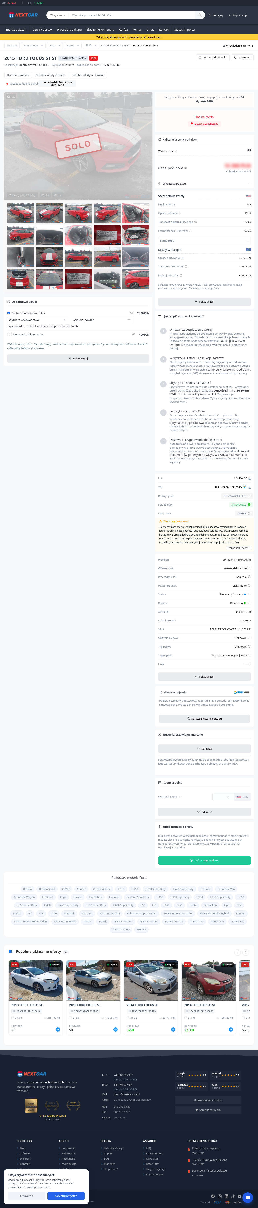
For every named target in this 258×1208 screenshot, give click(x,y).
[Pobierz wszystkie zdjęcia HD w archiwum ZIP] (11, 96)
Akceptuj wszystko (66, 1196)
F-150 (160, 897)
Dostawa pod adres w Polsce (28, 313)
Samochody (31, 45)
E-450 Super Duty (183, 889)
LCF (41, 913)
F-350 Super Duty (27, 905)
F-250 (199, 897)
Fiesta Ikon (210, 905)
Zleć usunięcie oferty (206, 860)
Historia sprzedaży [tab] (18, 75)
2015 (88, 45)
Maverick (69, 913)
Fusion (17, 913)
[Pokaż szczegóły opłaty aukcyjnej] (180, 213)
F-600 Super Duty (123, 905)
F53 (143, 905)
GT (30, 913)
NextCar (12, 45)
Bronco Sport (47, 889)
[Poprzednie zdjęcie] (10, 146)
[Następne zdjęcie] (146, 146)
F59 (154, 905)
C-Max (66, 889)
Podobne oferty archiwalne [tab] (88, 75)
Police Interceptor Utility (178, 913)
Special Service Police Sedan (30, 921)
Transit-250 (217, 921)
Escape (78, 897)
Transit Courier (149, 921)
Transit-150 (196, 921)
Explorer (114, 897)
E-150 (121, 889)
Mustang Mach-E (110, 913)
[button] (20, 213)
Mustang (87, 913)
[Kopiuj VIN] (249, 487)
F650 (166, 905)
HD (59, 195)
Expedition (95, 897)
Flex (239, 905)
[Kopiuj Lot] (249, 478)
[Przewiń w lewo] (237, 952)
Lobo (54, 913)
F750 (179, 905)
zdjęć (24, 195)
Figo (226, 905)
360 (46, 195)
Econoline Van (226, 889)
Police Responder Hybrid (214, 913)
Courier (81, 889)
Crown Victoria (102, 889)
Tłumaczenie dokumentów (27, 334)
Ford (52, 45)
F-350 (241, 897)
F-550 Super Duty (95, 905)
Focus (70, 45)
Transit (103, 921)
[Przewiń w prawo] (245, 952)
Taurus (87, 921)
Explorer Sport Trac (138, 897)
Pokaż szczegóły (237, 548)
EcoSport (47, 897)
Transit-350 (237, 921)
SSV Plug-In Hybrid (65, 921)
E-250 (135, 889)
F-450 (47, 905)
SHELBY (141, 929)
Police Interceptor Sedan (141, 913)
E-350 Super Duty (155, 889)
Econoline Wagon (24, 897)
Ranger (240, 913)
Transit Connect (123, 921)
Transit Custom (174, 921)
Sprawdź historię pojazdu (206, 718)
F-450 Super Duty (68, 905)
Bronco (27, 889)
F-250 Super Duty (220, 897)
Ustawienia (26, 1196)
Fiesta (193, 905)
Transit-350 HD (121, 929)
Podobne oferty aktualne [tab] (50, 75)
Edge (63, 897)
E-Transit (206, 889)
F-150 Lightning (179, 897)
